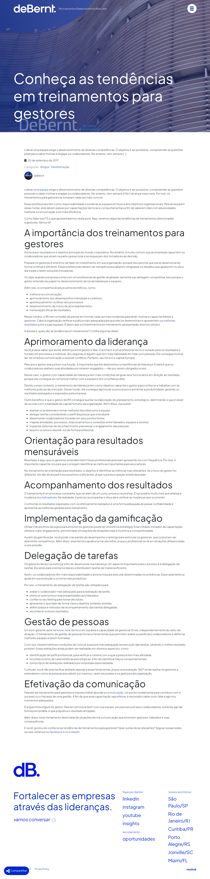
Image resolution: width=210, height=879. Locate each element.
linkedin (131, 799)
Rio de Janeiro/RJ (179, 817)
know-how (64, 630)
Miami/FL (178, 860)
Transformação (60, 167)
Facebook (56, 732)
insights (131, 823)
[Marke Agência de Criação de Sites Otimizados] (192, 869)
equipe (43, 189)
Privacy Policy (42, 868)
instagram (133, 807)
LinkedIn (74, 732)
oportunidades (139, 839)
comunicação (115, 692)
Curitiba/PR (180, 829)
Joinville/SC (180, 852)
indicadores (49, 497)
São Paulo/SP (178, 802)
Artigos (44, 167)
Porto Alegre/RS (179, 840)
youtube (132, 815)
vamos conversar (32, 819)
